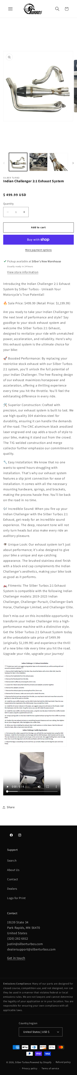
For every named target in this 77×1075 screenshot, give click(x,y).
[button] (57, 9)
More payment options (38, 249)
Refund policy (63, 1062)
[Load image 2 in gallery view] (38, 162)
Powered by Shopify (41, 1062)
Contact (12, 879)
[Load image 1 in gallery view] (18, 162)
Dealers (12, 889)
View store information (22, 272)
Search (11, 860)
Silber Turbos (22, 1062)
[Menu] (10, 9)
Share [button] (11, 807)
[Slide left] (4, 163)
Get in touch (16, 958)
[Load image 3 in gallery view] (59, 162)
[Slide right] (73, 163)
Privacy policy (29, 1068)
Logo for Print (16, 898)
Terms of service (50, 1068)
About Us (13, 870)
